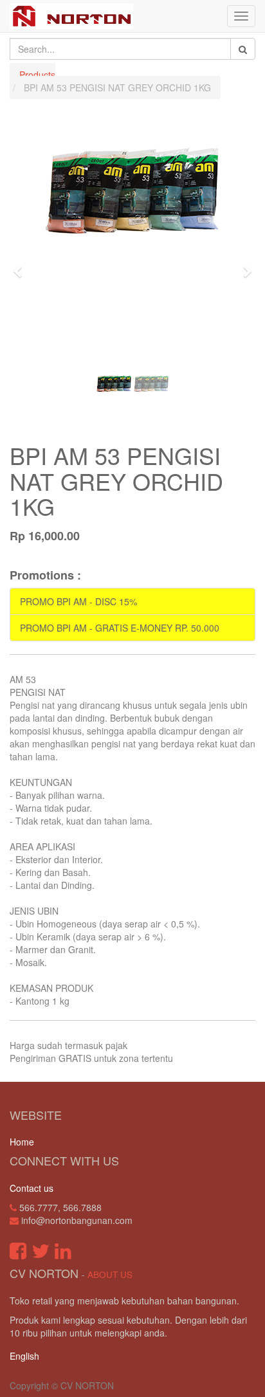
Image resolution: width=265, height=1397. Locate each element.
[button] (21, 266)
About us (109, 1274)
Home (22, 1141)
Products (37, 74)
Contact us (31, 1188)
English (24, 1355)
